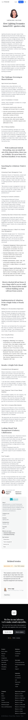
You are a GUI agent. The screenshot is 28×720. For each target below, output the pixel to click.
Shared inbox (6, 539)
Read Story (7, 594)
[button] (25, 2)
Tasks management (7, 541)
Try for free (8, 632)
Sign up (21, 1)
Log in (16, 1)
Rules (4, 546)
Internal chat (6, 544)
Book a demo (20, 632)
